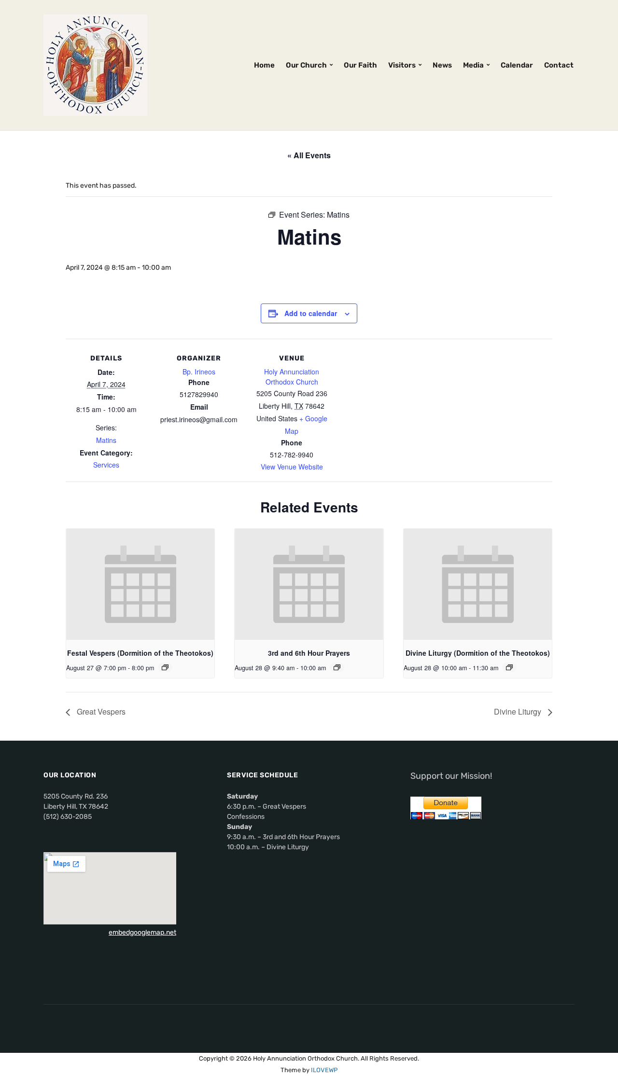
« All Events (309, 155)
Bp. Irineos (199, 371)
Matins (106, 440)
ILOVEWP (324, 1070)
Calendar (517, 65)
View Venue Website (292, 466)
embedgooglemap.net (142, 932)
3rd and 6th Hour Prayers (309, 653)
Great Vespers (100, 711)
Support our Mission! (451, 776)
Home (264, 65)
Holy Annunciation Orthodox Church (291, 376)
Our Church (306, 65)
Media (473, 65)
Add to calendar (310, 313)
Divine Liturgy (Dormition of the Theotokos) (478, 653)
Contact (559, 65)
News (442, 65)
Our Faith (360, 65)
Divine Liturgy (518, 711)
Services (106, 464)
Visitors (402, 65)
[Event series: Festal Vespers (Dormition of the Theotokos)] (165, 667)
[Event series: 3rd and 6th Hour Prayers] (337, 667)
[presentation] (140, 584)
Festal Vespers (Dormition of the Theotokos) (140, 653)
